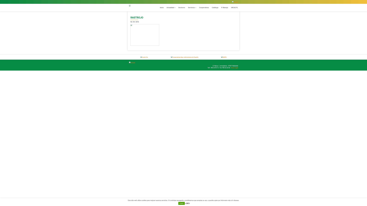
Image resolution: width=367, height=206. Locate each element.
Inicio (162, 7)
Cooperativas (204, 7)
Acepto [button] (181, 203)
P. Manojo (224, 7)
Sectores (181, 7)
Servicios (191, 7)
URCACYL (234, 7)
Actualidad (171, 7)
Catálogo (215, 7)
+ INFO (187, 203)
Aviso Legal (234, 67)
